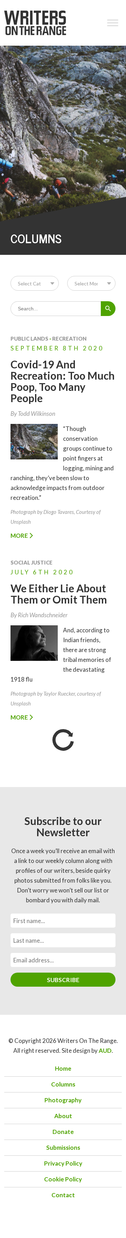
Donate (63, 1131)
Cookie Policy (63, 1179)
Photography (63, 1100)
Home (63, 1068)
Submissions (63, 1147)
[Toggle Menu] (112, 22)
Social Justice (31, 562)
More (19, 535)
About (63, 1116)
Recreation (69, 338)
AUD (105, 1050)
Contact (63, 1195)
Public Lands (29, 338)
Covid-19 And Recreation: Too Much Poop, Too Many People (62, 381)
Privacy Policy (63, 1163)
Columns (63, 1084)
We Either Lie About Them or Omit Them (58, 594)
